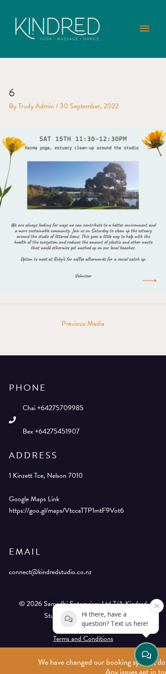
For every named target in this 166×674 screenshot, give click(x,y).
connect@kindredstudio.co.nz (50, 572)
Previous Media (83, 323)
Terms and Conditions (83, 638)
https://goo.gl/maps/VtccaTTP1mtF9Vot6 (66, 510)
